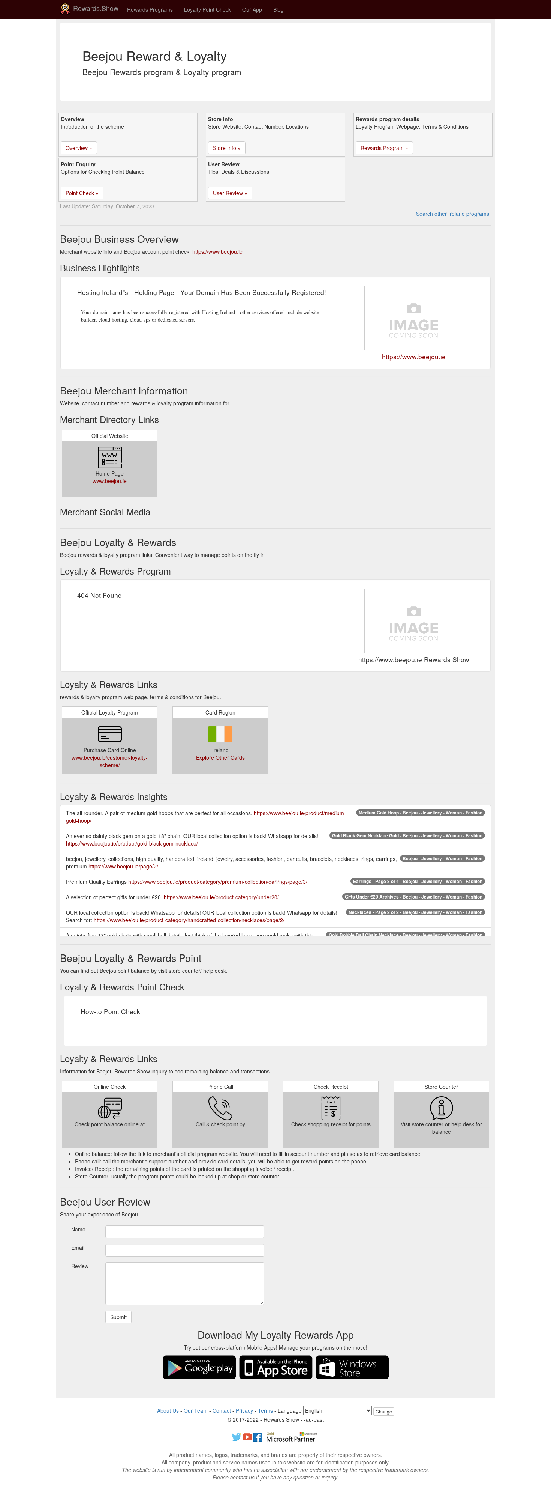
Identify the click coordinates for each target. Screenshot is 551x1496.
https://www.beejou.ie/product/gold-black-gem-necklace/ (132, 843)
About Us (168, 1410)
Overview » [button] (79, 148)
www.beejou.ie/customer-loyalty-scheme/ (110, 761)
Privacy (244, 1410)
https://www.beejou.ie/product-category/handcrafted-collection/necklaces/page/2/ (189, 920)
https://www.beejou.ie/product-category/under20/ (221, 897)
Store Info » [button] (227, 148)
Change (384, 1411)
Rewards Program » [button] (384, 148)
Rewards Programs (150, 9)
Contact (222, 1410)
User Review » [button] (230, 193)
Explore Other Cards (220, 757)
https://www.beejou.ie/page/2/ (123, 866)
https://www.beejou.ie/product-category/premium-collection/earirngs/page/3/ (217, 881)
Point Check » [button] (82, 193)
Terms (265, 1410)
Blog (278, 9)
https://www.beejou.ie (217, 251)
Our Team (196, 1410)
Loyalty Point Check (207, 9)
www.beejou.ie (110, 481)
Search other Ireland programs (452, 213)
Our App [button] (252, 9)
